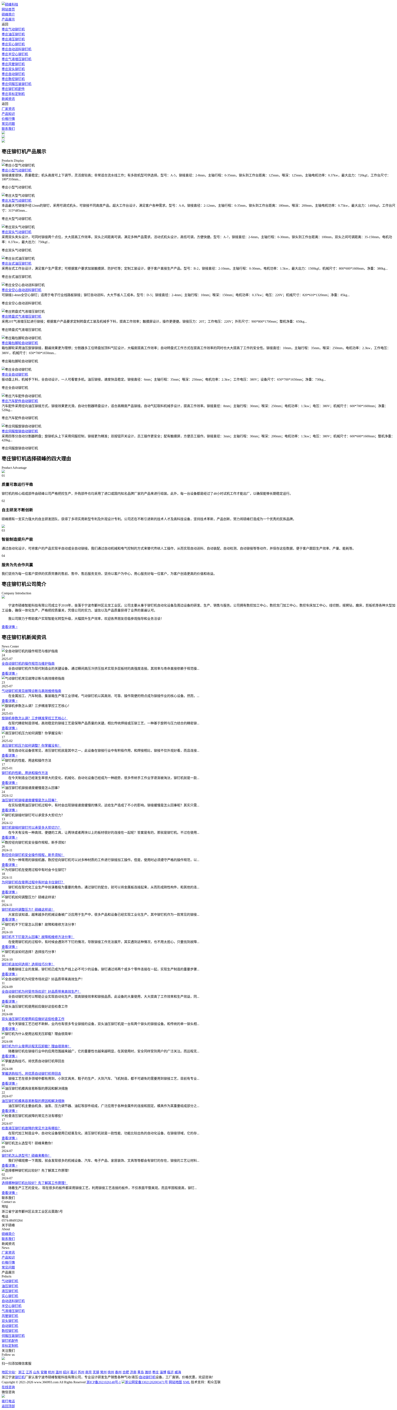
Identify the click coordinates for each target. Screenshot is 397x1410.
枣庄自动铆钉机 (13, 74)
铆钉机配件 (10, 1340)
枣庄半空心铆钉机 (15, 54)
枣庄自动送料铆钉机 (16, 49)
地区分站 (8, 1372)
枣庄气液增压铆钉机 (16, 59)
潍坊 (148, 1372)
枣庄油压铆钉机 (13, 34)
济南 (133, 1372)
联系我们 (8, 128)
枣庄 (155, 1372)
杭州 (51, 1372)
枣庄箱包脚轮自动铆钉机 (20, 343)
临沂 (170, 1372)
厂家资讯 (8, 109)
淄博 (163, 1372)
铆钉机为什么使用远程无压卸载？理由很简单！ (36, 1046)
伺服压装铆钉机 (13, 1336)
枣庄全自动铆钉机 (15, 374)
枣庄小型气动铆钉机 (16, 170)
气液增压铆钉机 (13, 1311)
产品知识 (8, 114)
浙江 (21, 1372)
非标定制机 (10, 1345)
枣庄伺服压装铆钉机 (16, 84)
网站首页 (8, 9)
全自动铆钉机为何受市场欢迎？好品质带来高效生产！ (41, 991)
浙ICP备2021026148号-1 (103, 1382)
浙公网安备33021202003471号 (146, 1382)
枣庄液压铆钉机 (13, 39)
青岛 (140, 1372)
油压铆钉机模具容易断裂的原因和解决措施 (33, 1101)
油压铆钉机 (10, 1286)
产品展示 (8, 19)
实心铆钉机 (10, 1296)
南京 (88, 1372)
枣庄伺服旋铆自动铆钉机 (20, 431)
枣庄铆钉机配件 (13, 89)
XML (186, 1382)
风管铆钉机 (10, 1316)
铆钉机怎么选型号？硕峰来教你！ (26, 1155)
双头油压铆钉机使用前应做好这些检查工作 (33, 1019)
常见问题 (8, 123)
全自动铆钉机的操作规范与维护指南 (28, 663)
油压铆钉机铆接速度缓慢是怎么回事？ (30, 800)
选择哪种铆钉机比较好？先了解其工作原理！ (35, 1183)
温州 (58, 1372)
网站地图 (175, 1382)
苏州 (81, 1372)
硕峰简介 (8, 14)
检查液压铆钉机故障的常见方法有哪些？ (31, 1128)
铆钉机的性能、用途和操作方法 (25, 773)
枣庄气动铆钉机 (13, 29)
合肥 (125, 1372)
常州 (103, 1372)
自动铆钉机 (10, 1326)
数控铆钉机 (10, 1331)
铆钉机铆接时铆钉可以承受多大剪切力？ (31, 827)
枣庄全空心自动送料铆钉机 (21, 290)
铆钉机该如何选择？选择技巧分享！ (28, 964)
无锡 (96, 1372)
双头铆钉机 (10, 1321)
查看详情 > (10, 627)
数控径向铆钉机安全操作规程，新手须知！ (33, 855)
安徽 (44, 1372)
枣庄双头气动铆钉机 (16, 232)
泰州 (118, 1372)
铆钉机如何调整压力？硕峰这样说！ (28, 909)
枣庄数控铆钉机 (13, 79)
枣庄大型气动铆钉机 (16, 200)
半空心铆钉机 (12, 1306)
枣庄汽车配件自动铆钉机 (20, 401)
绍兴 (66, 1372)
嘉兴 (73, 1372)
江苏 (29, 1372)
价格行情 (8, 119)
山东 (36, 1372)
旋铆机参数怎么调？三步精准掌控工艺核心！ (35, 718)
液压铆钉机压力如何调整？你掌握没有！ (31, 745)
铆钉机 (20, 1377)
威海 (178, 1372)
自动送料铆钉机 (13, 1301)
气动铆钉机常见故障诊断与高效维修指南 (31, 691)
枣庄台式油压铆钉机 (16, 263)
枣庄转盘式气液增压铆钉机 (21, 316)
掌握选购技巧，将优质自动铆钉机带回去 (31, 1073)
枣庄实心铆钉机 (13, 44)
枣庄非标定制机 (13, 94)
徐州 (111, 1372)
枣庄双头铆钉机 (13, 69)
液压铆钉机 (10, 1291)
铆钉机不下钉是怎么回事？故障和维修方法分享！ (38, 937)
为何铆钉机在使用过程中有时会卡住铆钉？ (33, 882)
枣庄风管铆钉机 (13, 64)
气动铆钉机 (10, 1281)
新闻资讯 (8, 99)
